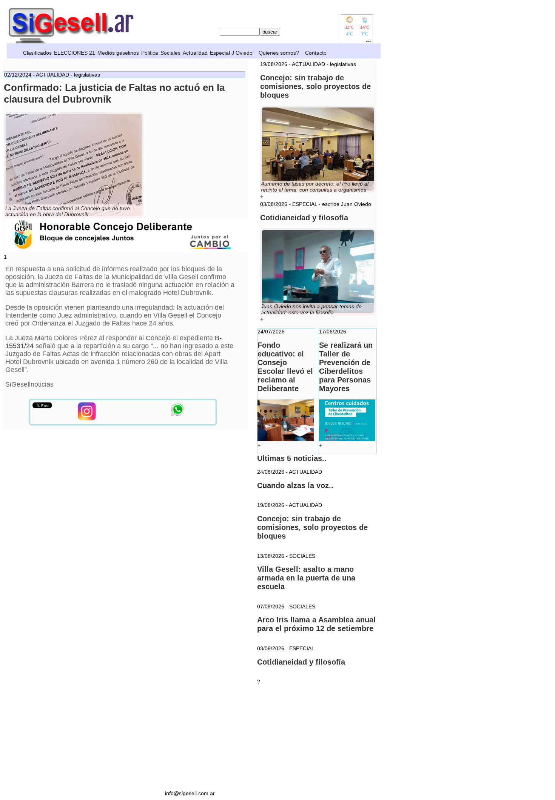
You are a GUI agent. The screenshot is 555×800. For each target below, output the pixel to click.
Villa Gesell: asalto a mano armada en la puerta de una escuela (306, 578)
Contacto (316, 53)
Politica (149, 53)
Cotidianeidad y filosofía (301, 662)
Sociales (170, 53)
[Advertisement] (190, 737)
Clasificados (37, 53)
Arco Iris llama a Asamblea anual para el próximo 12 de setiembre (316, 624)
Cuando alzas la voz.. (295, 485)
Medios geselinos (118, 53)
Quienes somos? (279, 53)
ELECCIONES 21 (74, 53)
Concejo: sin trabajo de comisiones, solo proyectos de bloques (312, 527)
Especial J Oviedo (231, 53)
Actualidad (195, 53)
